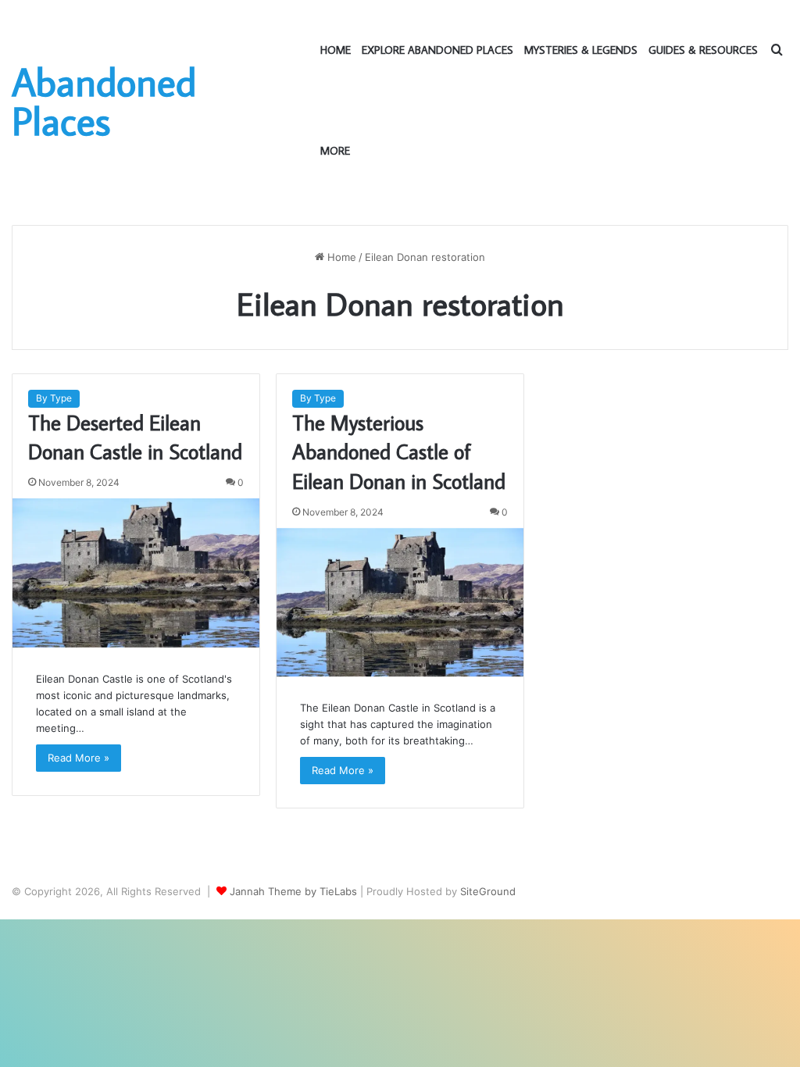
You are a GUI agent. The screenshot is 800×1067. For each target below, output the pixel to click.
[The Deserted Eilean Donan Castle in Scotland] (135, 572)
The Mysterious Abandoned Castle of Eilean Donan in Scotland (398, 452)
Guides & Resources (703, 50)
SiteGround (488, 891)
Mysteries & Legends (581, 50)
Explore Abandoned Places (437, 50)
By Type (54, 398)
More (335, 151)
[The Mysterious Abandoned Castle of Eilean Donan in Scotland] (400, 602)
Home (335, 50)
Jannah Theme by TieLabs (293, 891)
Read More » (78, 757)
